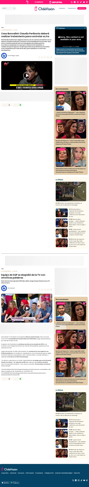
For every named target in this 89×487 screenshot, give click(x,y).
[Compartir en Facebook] (39, 57)
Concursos (21, 473)
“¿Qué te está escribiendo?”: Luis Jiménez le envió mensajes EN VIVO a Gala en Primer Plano (70, 114)
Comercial (13, 473)
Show (58, 121)
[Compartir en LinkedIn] (48, 57)
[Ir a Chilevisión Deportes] (56, 2)
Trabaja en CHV (49, 473)
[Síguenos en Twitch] (87, 2)
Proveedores (39, 473)
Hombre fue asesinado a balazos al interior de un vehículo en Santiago (69, 204)
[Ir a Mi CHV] (27, 2)
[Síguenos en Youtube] (84, 2)
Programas (62, 8)
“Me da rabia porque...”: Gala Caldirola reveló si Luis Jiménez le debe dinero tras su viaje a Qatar (77, 222)
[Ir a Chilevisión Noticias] (39, 2)
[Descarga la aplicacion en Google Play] (5, 482)
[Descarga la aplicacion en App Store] (15, 482)
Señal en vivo (82, 8)
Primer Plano (60, 93)
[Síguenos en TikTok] (81, 2)
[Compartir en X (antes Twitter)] (45, 57)
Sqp (2, 27)
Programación (72, 8)
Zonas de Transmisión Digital (63, 473)
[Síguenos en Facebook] (75, 2)
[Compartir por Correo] (51, 57)
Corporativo (4, 473)
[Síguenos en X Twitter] (72, 2)
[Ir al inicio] (44, 8)
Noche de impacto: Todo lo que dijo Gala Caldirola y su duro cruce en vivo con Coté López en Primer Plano (70, 142)
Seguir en (5, 105)
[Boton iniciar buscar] (14, 8)
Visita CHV (77, 473)
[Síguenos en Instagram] (78, 2)
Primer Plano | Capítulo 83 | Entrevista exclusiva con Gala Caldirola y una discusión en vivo (77, 212)
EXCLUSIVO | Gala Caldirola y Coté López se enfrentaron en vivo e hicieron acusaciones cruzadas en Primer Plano (71, 170)
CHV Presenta (30, 473)
